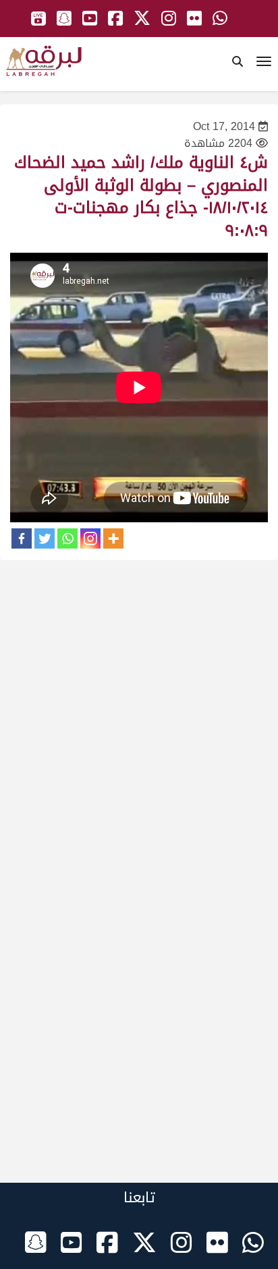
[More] (113, 538)
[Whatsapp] (67, 538)
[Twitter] (44, 538)
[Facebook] (21, 538)
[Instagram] (90, 538)
